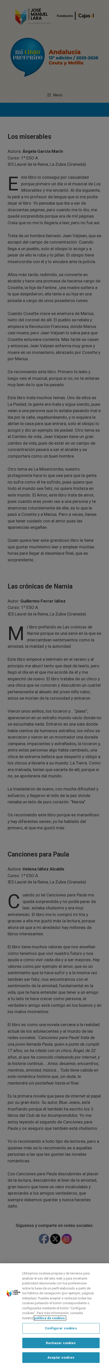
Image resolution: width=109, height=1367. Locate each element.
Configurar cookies (61, 1328)
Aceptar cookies (60, 1357)
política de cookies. (50, 1318)
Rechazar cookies (61, 1343)
